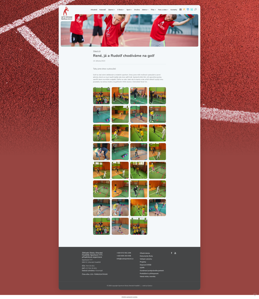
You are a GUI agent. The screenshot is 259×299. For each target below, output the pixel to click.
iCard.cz (149, 286)
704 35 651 (90, 266)
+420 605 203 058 (124, 256)
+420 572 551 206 (124, 253)
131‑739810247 (96, 274)
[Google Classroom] (192, 9)
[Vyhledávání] (195, 9)
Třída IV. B (96, 51)
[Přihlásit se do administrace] (255, 295)
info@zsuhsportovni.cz (125, 259)
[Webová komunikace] (188, 9)
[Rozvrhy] (180, 10)
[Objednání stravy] (184, 9)
